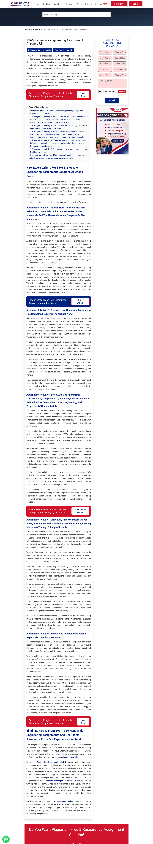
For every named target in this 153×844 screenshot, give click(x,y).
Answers (69, 4)
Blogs (79, 4)
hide (47, 107)
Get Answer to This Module (39, 50)
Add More (122, 92)
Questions (57, 4)
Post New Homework (63, 50)
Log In (135, 4)
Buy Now (83, 94)
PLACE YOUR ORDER (80, 511)
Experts (88, 4)
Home (36, 4)
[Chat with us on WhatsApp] (6, 839)
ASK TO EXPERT (80, 301)
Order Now (118, 4)
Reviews (101, 4)
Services (46, 4)
